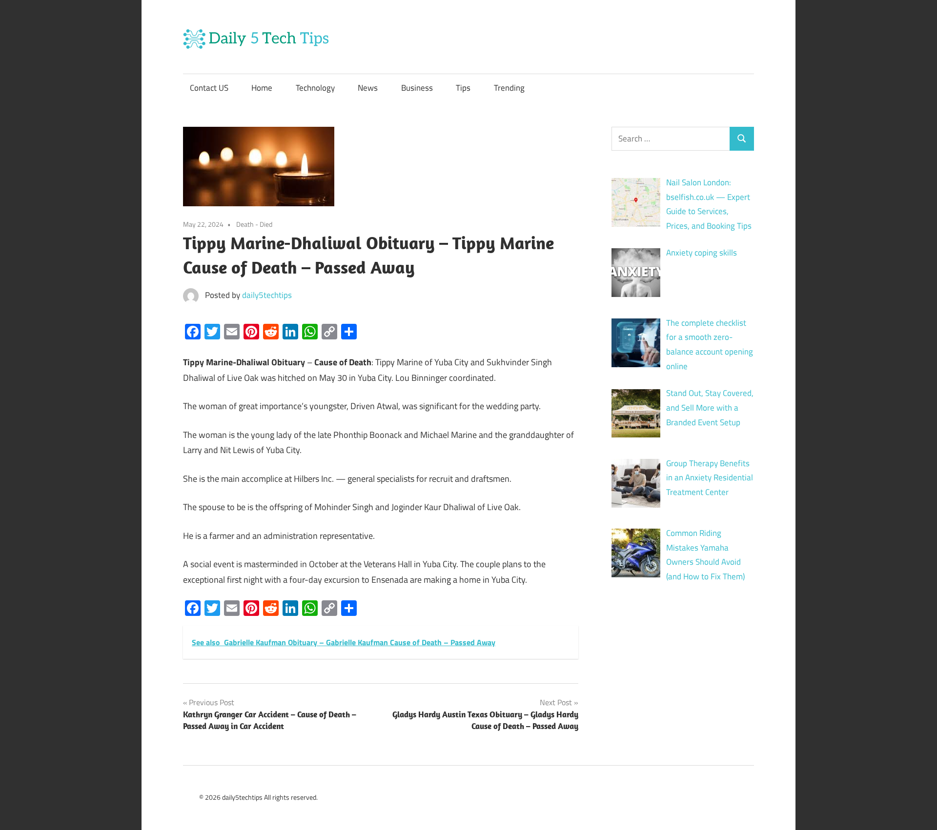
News (368, 87)
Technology (315, 87)
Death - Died (254, 224)
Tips (463, 87)
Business (417, 87)
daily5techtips (267, 295)
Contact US (209, 87)
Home (261, 87)
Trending (509, 87)
